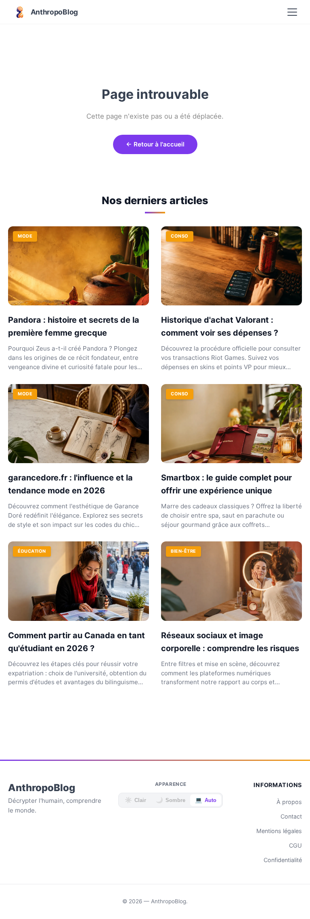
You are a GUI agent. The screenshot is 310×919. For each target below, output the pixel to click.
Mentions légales (279, 830)
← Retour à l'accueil (155, 144)
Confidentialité (283, 859)
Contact (291, 816)
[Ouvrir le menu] (292, 12)
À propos (289, 801)
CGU (295, 845)
